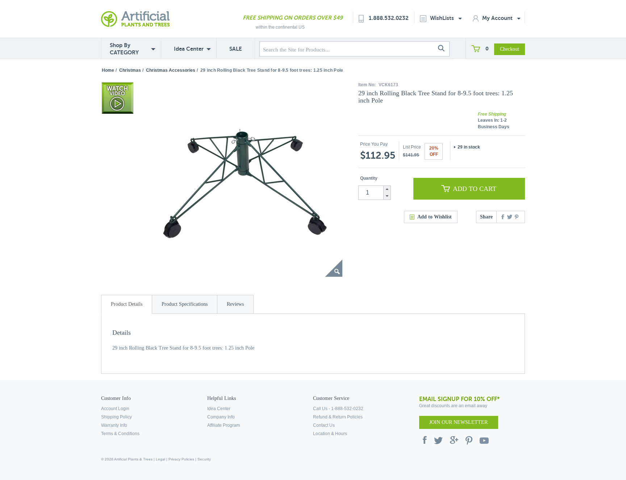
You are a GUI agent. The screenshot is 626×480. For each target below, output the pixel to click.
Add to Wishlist (434, 217)
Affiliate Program (223, 425)
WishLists (442, 18)
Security (204, 459)
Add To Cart (474, 188)
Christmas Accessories (170, 70)
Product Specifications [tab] (185, 304)
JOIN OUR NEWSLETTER (458, 422)
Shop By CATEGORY (124, 48)
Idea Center (189, 49)
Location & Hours (330, 433)
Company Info (221, 417)
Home (108, 70)
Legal (160, 459)
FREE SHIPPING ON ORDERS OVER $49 (293, 17)
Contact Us (324, 425)
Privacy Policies (181, 459)
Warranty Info (114, 425)
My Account (498, 18)
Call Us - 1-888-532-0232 (338, 408)
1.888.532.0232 (389, 18)
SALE (235, 49)
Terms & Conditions (120, 433)
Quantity (368, 178)
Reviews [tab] (235, 304)
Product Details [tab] (126, 304)
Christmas (130, 70)
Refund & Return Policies (338, 417)
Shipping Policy (116, 417)
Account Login (115, 408)
